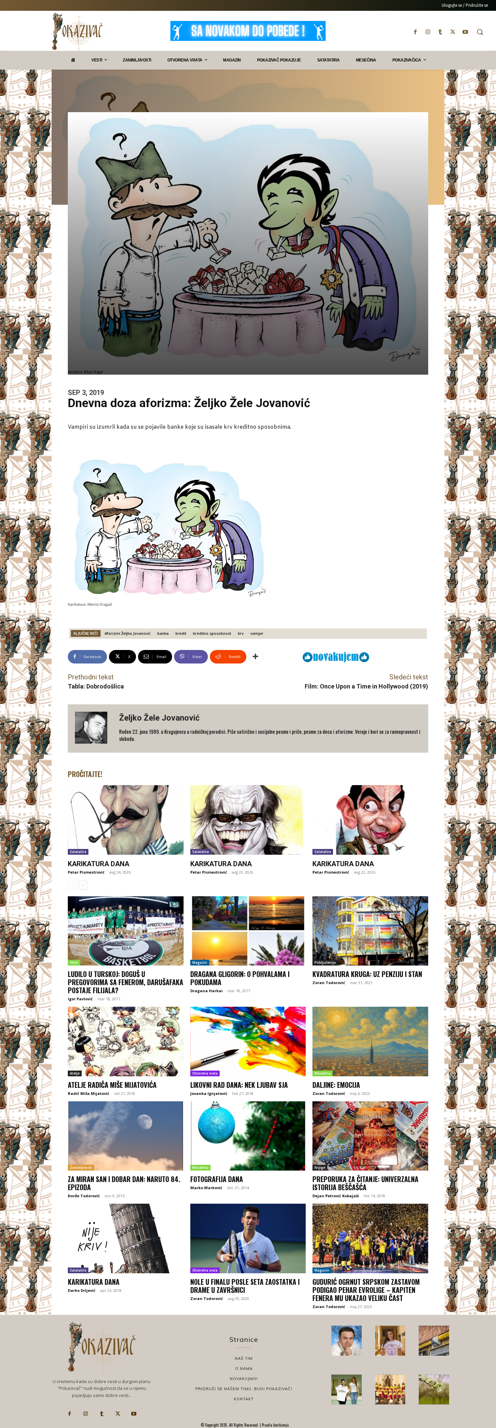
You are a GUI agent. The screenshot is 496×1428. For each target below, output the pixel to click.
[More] (255, 656)
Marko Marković (206, 1187)
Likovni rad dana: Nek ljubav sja (239, 1085)
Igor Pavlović (80, 998)
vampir (257, 633)
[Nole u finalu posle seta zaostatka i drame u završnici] (248, 1238)
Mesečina (322, 1073)
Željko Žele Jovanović (159, 718)
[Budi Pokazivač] (346, 1389)
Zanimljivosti (81, 1167)
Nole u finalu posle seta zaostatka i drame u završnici (245, 1286)
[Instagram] (427, 31)
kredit (180, 633)
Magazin (199, 962)
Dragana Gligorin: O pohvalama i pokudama (240, 978)
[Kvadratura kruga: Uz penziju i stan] (370, 931)
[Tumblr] (440, 31)
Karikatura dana (98, 864)
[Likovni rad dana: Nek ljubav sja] (248, 1041)
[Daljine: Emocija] (370, 1041)
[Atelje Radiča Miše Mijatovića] (126, 1041)
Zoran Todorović (328, 982)
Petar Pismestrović (86, 872)
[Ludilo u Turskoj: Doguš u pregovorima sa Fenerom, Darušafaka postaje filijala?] (126, 931)
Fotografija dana (216, 1179)
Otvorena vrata (205, 1073)
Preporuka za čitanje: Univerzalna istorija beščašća (365, 1183)
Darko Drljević (81, 1290)
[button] (480, 32)
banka (163, 633)
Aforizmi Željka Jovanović (127, 633)
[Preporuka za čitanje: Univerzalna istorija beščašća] (370, 1136)
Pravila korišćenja (275, 1425)
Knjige (319, 1167)
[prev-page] (72, 885)
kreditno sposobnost (212, 633)
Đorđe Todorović (84, 1195)
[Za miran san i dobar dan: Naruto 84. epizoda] (126, 1136)
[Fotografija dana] (248, 1136)
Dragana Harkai (206, 990)
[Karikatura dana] (126, 820)
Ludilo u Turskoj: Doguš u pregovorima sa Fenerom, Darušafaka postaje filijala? (125, 982)
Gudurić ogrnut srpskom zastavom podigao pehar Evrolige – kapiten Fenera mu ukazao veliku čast (366, 1290)
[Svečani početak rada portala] (390, 1389)
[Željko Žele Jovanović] (93, 728)
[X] (453, 31)
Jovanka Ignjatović (208, 1093)
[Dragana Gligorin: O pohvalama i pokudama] (248, 931)
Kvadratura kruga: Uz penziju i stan (367, 974)
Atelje (75, 1073)
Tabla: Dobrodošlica (96, 686)
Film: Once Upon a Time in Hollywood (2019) (366, 686)
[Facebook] (415, 31)
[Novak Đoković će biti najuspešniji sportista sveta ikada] (346, 1341)
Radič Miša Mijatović (88, 1093)
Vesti (74, 962)
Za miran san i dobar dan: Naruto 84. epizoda (124, 1183)
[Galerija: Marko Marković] (434, 1389)
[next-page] (83, 885)
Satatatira (78, 851)
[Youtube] (465, 31)
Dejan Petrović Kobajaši (335, 1195)
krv (241, 633)
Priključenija (325, 962)
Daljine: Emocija (336, 1085)
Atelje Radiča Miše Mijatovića (112, 1085)
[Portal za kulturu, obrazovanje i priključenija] (77, 31)
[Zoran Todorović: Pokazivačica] (434, 1341)
